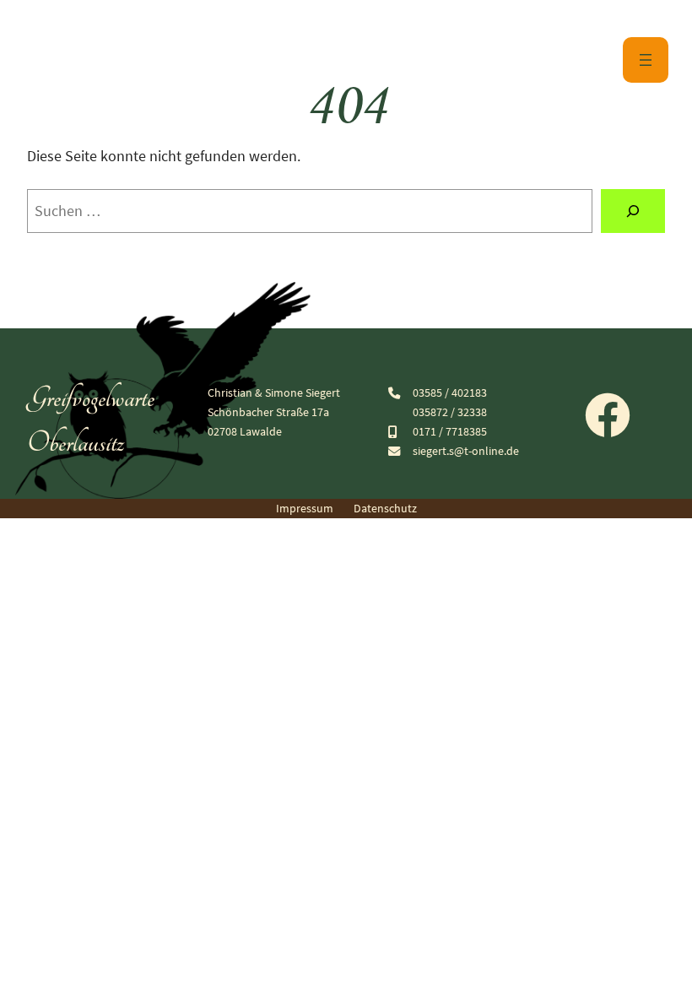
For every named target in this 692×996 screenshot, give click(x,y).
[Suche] (633, 211)
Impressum (304, 508)
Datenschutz (385, 508)
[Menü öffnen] (645, 60)
